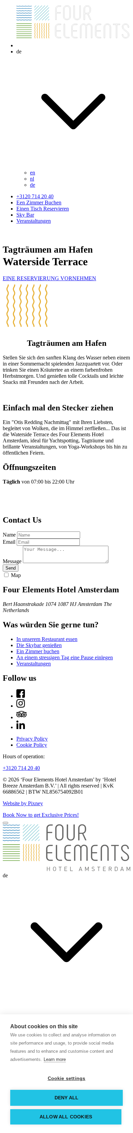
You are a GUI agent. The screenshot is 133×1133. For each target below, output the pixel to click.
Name (9, 535)
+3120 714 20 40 (35, 196)
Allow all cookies (66, 1116)
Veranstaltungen (33, 221)
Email (9, 542)
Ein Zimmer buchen (37, 651)
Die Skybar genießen (39, 645)
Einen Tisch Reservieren (42, 209)
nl (32, 179)
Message (12, 561)
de (32, 185)
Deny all (67, 1097)
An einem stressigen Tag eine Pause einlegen (64, 657)
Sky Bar (25, 215)
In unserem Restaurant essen (46, 639)
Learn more (55, 1059)
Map (16, 575)
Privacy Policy (32, 739)
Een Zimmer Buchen (38, 202)
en (32, 172)
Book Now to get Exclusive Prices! (41, 815)
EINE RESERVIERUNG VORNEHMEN (49, 278)
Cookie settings (67, 1078)
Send (10, 568)
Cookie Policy (31, 745)
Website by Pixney (23, 803)
